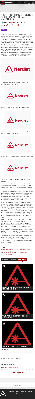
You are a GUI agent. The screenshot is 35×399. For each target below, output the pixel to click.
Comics (4, 30)
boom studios (22, 249)
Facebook (10, 25)
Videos (30, 392)
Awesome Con (14, 249)
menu (33, 2)
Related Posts (5, 259)
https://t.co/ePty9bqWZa (14, 367)
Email (18, 25)
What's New (13, 259)
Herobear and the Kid (13, 252)
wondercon (11, 254)
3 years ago (4, 370)
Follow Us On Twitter (17, 372)
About (17, 392)
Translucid (4, 254)
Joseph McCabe (14, 22)
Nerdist (6, 3)
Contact (11, 392)
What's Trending (22, 259)
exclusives (4, 252)
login (29, 2)
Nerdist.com (3, 393)
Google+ (13, 25)
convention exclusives (17, 251)
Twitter (7, 25)
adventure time (5, 249)
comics (8, 251)
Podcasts (23, 392)
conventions (26, 251)
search (25, 2)
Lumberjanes (23, 252)
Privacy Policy (20, 393)
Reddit (15, 25)
